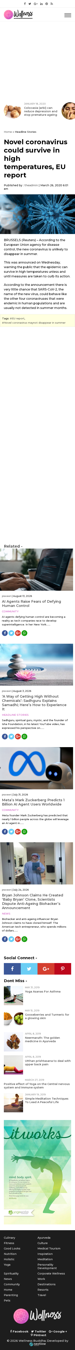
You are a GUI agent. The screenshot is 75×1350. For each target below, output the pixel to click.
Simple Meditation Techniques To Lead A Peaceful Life (46, 1100)
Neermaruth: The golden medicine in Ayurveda (42, 1039)
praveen (6, 596)
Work (41, 1279)
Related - (13, 546)
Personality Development (47, 1266)
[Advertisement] (37, 60)
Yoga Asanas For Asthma (43, 991)
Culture (43, 1243)
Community (10, 611)
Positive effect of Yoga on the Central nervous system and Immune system (37, 1085)
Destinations (47, 1284)
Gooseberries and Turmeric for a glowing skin (47, 1016)
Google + (59, 1331)
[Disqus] (37, 382)
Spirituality (11, 1273)
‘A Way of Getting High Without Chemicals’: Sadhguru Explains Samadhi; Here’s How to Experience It (34, 702)
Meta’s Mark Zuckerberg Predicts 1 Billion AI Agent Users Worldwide (33, 802)
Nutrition (10, 1254)
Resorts (43, 1289)
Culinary (9, 1237)
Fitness (9, 1243)
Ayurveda (44, 1237)
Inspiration (45, 1254)
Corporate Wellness (51, 1273)
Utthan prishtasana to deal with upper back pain (48, 1062)
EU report (18, 318)
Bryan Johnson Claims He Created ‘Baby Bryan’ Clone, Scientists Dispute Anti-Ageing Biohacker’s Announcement (32, 901)
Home (8, 131)
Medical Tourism (49, 1248)
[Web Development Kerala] (37, 1344)
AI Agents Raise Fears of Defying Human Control (31, 603)
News (6, 913)
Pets (7, 1300)
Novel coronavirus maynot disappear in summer (35, 322)
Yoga (7, 1264)
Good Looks (12, 1248)
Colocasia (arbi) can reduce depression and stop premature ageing (40, 111)
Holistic (9, 1259)
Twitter (40, 1331)
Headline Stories (15, 714)
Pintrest (39, 1335)
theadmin (31, 185)
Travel (42, 1295)
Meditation (45, 1259)
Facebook (20, 1331)
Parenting (11, 1295)
